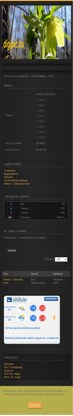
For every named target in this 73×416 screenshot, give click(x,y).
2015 (41, 115)
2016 (41, 121)
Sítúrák (40, 143)
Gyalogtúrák (13, 143)
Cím (5, 273)
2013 (41, 105)
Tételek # (49, 259)
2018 (41, 131)
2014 (41, 110)
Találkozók (12, 149)
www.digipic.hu (21, 76)
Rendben (34, 405)
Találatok (58, 273)
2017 (41, 126)
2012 (41, 100)
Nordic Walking (38, 76)
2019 (41, 137)
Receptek (41, 149)
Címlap (9, 115)
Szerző (34, 273)
